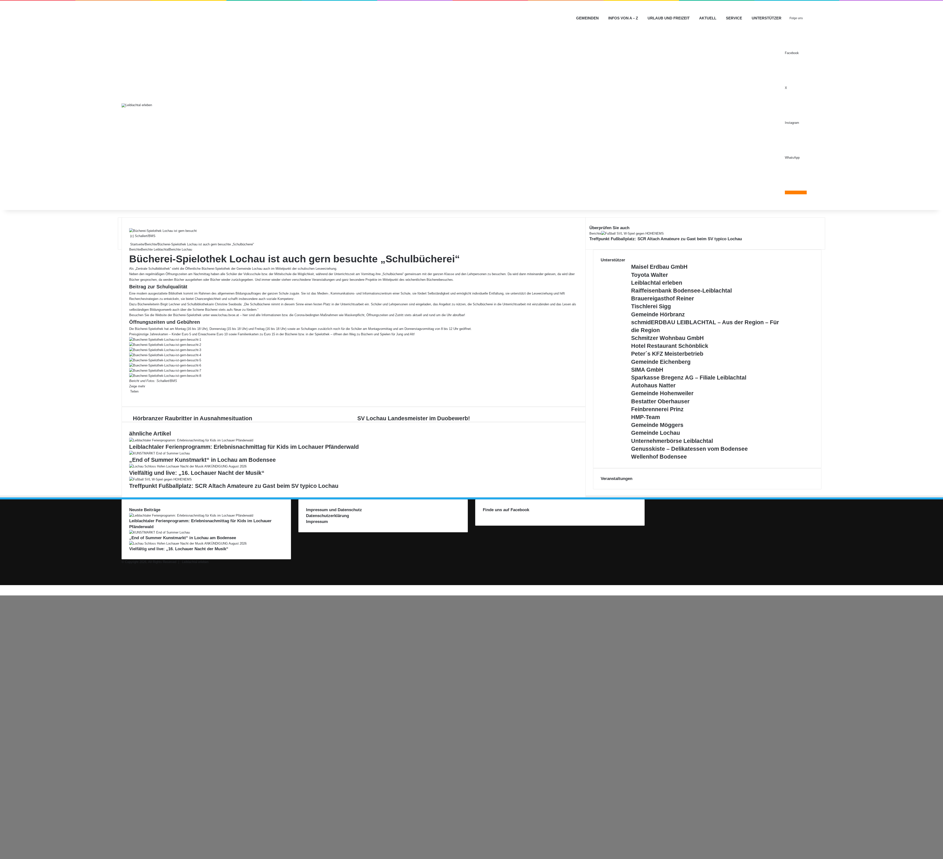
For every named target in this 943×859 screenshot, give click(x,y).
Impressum (317, 521)
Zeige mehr (137, 386)
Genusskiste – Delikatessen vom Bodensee (689, 449)
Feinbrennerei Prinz (657, 409)
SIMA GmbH (647, 369)
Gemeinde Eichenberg (661, 362)
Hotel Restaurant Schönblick (669, 346)
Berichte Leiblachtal (155, 249)
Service (734, 18)
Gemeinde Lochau (655, 433)
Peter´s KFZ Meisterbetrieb (667, 354)
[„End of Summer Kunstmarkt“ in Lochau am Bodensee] (159, 453)
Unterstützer (766, 18)
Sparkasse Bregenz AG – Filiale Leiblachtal (688, 377)
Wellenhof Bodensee (659, 456)
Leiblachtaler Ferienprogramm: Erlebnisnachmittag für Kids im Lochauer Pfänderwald (244, 447)
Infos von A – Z (623, 18)
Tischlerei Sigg (651, 306)
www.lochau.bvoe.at (225, 315)
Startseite (136, 244)
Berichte (151, 244)
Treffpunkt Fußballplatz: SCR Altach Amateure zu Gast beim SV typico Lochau (233, 486)
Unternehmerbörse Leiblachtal (672, 441)
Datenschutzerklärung (327, 515)
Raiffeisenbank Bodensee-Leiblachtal (681, 290)
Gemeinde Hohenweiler (662, 393)
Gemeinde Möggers (657, 425)
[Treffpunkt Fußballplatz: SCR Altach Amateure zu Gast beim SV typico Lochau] (160, 479)
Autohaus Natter (653, 385)
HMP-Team (645, 417)
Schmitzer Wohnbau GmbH (667, 338)
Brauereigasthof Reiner (662, 298)
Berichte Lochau (180, 249)
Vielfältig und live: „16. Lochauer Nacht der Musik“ (196, 473)
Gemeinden (587, 18)
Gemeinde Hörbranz (658, 314)
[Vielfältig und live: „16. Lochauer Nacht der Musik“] (188, 466)
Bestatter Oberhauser (660, 401)
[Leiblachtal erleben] (137, 105)
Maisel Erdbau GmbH (659, 267)
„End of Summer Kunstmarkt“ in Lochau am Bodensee (202, 460)
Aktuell (707, 18)
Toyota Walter (649, 275)
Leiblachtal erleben (656, 283)
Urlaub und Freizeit (669, 18)
